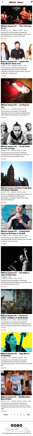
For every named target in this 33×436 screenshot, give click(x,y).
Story (29, 401)
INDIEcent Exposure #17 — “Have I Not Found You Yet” (16, 27)
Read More (3, 38)
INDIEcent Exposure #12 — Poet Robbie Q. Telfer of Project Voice (15, 274)
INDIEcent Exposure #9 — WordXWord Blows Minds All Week (15, 398)
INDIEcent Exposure (18, 30)
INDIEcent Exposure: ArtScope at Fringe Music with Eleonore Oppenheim (16, 189)
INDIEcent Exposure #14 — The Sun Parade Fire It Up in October (15, 147)
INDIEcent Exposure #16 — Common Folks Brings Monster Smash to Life (15, 62)
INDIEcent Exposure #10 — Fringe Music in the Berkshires (15, 354)
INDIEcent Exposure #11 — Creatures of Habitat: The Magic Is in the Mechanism (14, 317)
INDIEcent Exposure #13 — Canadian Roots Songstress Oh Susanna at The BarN (15, 232)
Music (25, 30)
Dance (14, 320)
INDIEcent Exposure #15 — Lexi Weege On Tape (15, 106)
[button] (25, 429)
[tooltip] (12, 425)
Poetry (20, 278)
